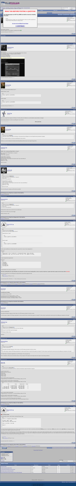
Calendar (41, 10)
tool (7, 189)
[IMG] (2, 458)
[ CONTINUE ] (20, 26)
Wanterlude (9, 47)
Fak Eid (3, 288)
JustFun (2, 302)
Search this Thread (66, 14)
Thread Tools (60, 14)
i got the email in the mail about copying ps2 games (8, 469)
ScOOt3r (38, 283)
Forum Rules (2, 460)
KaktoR (9, 113)
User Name (63, 7)
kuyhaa (23, 283)
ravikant (9, 170)
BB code (2, 457)
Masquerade (3, 199)
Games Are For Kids (3, 466)
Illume (16, 283)
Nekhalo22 (3, 147)
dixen (2, 283)
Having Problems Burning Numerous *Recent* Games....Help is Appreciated (11, 472)
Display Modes (72, 14)
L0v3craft (7, 85)
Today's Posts (55, 10)
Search (69, 10)
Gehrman (9, 283)
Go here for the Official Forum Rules (20, 23)
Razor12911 (10, 224)
